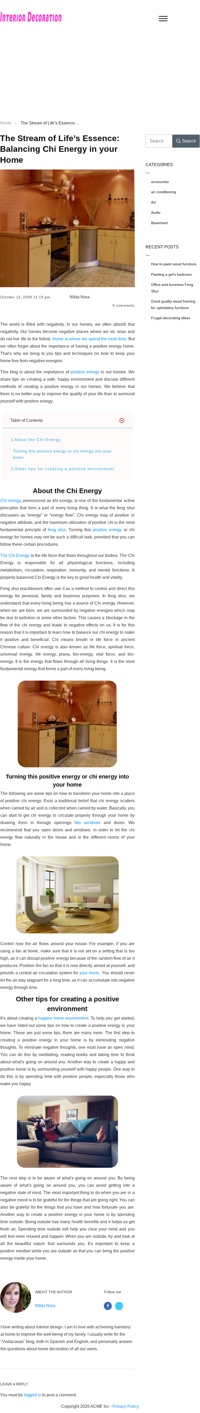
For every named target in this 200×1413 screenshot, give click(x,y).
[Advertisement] (100, 78)
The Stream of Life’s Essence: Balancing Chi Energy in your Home (60, 149)
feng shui (57, 529)
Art (153, 202)
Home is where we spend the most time (89, 339)
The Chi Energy (14, 555)
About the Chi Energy (37, 439)
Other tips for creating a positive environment (64, 469)
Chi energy (10, 500)
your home (89, 973)
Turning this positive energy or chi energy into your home (62, 454)
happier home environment (63, 1018)
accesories (160, 182)
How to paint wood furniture (173, 264)
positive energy (84, 372)
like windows (87, 822)
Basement (159, 223)
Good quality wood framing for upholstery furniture (173, 304)
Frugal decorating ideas (170, 318)
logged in (32, 1395)
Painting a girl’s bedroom (171, 274)
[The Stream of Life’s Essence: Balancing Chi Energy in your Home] (67, 228)
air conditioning (163, 192)
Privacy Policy (126, 1406)
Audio (155, 212)
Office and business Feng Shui (172, 287)
